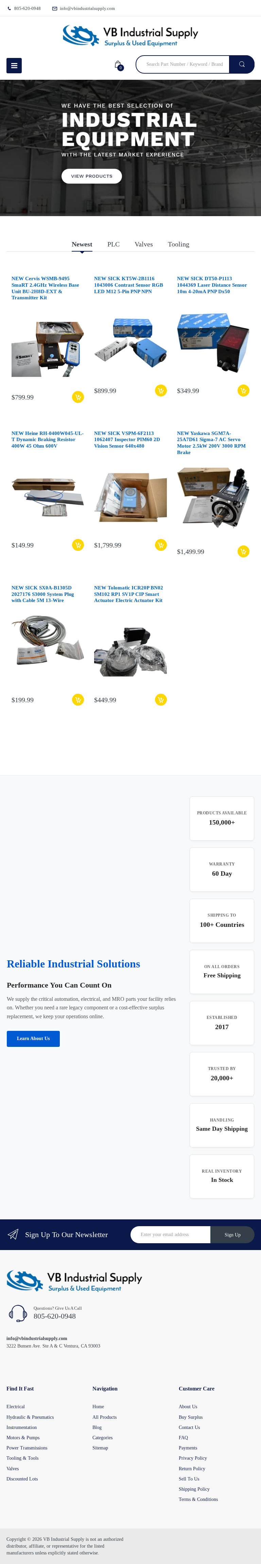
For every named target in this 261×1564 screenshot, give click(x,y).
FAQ (183, 1437)
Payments (188, 1447)
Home (98, 1406)
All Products (104, 1417)
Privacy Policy (193, 1458)
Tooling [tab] (178, 244)
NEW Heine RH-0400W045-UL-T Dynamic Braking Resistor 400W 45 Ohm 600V (48, 440)
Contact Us (189, 1427)
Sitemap (100, 1447)
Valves (12, 1468)
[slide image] (130, 148)
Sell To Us (189, 1479)
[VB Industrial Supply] (130, 36)
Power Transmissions (26, 1447)
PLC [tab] (113, 244)
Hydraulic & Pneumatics (30, 1417)
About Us (188, 1406)
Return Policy (192, 1468)
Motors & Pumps (22, 1437)
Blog (97, 1427)
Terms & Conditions (198, 1499)
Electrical (15, 1406)
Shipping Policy (194, 1489)
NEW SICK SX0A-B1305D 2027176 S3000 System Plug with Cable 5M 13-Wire (43, 594)
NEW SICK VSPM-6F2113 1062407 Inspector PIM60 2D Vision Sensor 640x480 (127, 440)
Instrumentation (21, 1427)
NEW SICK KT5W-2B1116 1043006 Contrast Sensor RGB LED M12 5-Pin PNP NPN (128, 285)
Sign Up (233, 1234)
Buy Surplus (191, 1417)
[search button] (242, 64)
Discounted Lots (22, 1479)
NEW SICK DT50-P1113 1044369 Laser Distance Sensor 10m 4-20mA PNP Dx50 (212, 285)
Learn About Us (33, 1038)
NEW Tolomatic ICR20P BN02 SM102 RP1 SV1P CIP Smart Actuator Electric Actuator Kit (128, 594)
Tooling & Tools (22, 1458)
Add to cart (78, 397)
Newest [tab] (82, 244)
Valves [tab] (144, 244)
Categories (102, 1437)
